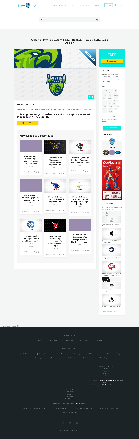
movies (117, 106)
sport (116, 108)
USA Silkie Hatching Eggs (106, 380)
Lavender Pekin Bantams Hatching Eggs (35, 408)
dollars (104, 95)
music (104, 108)
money (110, 106)
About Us (83, 5)
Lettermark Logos (56, 358)
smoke (110, 108)
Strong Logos (106, 81)
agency (105, 90)
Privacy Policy (84, 340)
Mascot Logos (106, 79)
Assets (72, 5)
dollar (115, 93)
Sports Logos (114, 79)
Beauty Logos (38, 358)
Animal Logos (25, 354)
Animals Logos (106, 74)
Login (108, 5)
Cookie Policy (100, 340)
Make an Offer (112, 128)
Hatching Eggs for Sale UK (98, 385)
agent (110, 90)
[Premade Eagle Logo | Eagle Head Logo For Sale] (111, 250)
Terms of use (69, 340)
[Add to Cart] (39, 172)
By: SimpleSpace (27, 172)
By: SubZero (74, 171)
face (104, 98)
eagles (116, 95)
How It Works (53, 340)
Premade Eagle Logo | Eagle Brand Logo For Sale (55, 199)
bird (110, 93)
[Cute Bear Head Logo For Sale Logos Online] (111, 283)
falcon (109, 98)
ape (116, 90)
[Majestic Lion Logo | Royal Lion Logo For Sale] (111, 233)
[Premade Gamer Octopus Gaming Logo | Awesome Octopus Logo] (111, 266)
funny (109, 101)
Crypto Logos (88, 358)
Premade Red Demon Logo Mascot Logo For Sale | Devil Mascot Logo (55, 241)
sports (104, 111)
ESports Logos (106, 76)
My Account (97, 5)
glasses (116, 101)
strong (110, 111)
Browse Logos (58, 5)
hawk (114, 103)
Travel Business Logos (114, 354)
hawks (104, 106)
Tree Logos (72, 358)
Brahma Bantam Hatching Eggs (108, 408)
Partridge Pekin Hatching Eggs (83, 408)
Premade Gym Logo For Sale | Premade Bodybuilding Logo (80, 160)
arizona (105, 93)
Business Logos (115, 74)
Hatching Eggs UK (75, 403)
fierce (104, 101)
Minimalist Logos (95, 354)
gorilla (104, 103)
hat (109, 103)
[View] (34, 172)
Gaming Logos (115, 76)
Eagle (110, 95)
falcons (115, 98)
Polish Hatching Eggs (60, 408)
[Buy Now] (37, 172)
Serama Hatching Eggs (70, 412)
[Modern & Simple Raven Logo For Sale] (111, 299)
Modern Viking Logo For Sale (110, 311)
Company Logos (42, 354)
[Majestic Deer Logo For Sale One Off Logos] (111, 217)
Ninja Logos (104, 358)
